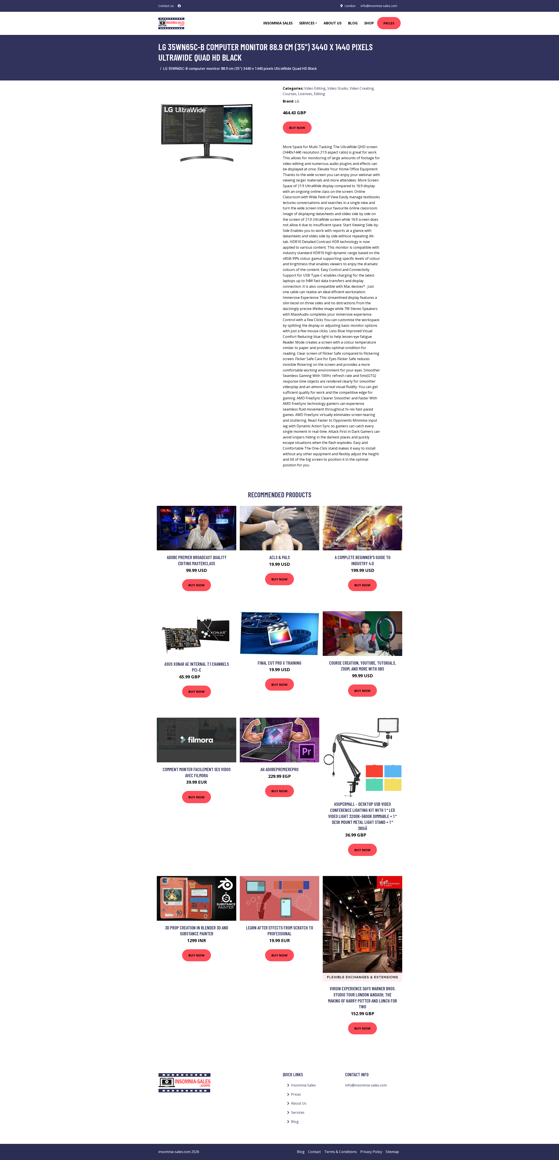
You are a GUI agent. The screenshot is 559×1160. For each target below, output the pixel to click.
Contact (314, 1151)
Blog (353, 23)
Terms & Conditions (340, 1151)
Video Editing (315, 88)
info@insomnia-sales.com (379, 6)
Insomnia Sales (278, 23)
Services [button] (306, 23)
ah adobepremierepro (279, 769)
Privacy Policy (371, 1151)
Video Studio (337, 88)
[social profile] (179, 6)
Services (297, 1112)
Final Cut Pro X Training (279, 663)
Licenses (305, 93)
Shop (369, 23)
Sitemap (392, 1151)
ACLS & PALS (279, 557)
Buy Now (297, 127)
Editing (319, 93)
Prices (388, 23)
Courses (289, 93)
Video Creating (362, 88)
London (350, 6)
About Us (333, 23)
